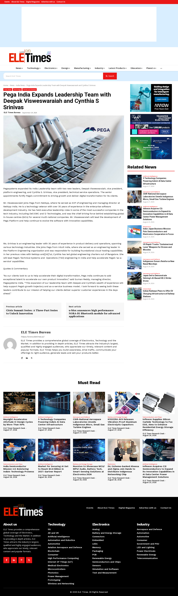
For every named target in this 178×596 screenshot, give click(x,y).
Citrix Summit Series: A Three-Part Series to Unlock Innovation (32, 312)
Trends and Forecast (29, 90)
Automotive (147, 289)
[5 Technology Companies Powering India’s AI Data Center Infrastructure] (134, 181)
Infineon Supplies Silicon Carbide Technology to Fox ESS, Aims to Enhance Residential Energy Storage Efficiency (158, 424)
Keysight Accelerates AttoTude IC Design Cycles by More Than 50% (18, 422)
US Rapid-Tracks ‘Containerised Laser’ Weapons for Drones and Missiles (158, 247)
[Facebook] (22, 358)
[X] (32, 358)
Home (5, 85)
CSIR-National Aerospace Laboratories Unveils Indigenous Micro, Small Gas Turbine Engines (158, 196)
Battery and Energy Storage (117, 417)
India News (20, 85)
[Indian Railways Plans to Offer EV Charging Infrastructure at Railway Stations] (134, 293)
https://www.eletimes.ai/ (32, 337)
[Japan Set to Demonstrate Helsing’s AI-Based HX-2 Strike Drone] (134, 278)
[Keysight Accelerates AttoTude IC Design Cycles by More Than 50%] (19, 403)
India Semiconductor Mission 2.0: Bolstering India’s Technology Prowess (18, 469)
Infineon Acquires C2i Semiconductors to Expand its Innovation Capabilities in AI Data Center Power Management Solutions (158, 214)
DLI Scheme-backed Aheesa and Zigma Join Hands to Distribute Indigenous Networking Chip (123, 470)
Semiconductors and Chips (152, 417)
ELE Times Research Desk (14, 428)
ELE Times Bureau (12, 112)
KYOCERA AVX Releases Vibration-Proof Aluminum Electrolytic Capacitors (122, 422)
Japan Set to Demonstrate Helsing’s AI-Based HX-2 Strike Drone (157, 278)
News (12, 85)
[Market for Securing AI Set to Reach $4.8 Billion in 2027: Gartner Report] (54, 450)
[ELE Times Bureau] (10, 344)
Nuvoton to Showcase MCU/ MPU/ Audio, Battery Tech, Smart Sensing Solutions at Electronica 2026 (89, 470)
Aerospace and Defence (151, 192)
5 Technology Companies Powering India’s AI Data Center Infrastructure (157, 181)
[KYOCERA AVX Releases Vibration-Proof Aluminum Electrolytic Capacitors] (124, 403)
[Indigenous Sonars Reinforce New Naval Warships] (134, 262)
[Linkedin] (27, 358)
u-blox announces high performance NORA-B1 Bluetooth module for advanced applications (94, 313)
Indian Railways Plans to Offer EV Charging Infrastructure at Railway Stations (158, 293)
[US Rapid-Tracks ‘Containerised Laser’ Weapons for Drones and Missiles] (134, 247)
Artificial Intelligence (150, 176)
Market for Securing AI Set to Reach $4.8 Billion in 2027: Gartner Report (53, 469)
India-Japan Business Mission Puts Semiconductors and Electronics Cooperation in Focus (158, 231)
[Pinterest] (21, 560)
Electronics (147, 226)
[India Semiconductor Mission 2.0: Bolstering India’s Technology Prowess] (19, 450)
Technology (17, 90)
